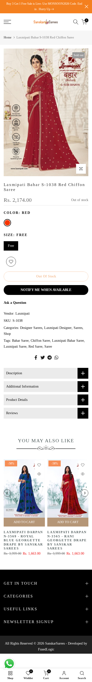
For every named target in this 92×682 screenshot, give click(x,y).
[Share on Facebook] (36, 357)
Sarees (78, 328)
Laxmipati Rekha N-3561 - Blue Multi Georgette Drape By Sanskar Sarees (68, 540)
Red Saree (35, 346)
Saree (48, 346)
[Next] (84, 493)
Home (8, 37)
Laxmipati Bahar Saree (68, 340)
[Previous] (7, 493)
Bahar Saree (20, 340)
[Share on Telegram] (49, 357)
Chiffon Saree (40, 340)
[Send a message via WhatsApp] (9, 663)
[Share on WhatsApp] (56, 357)
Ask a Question (15, 303)
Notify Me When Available (46, 290)
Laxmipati (22, 313)
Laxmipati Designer (58, 328)
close (86, 6)
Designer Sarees (31, 328)
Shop (7, 334)
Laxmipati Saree (15, 346)
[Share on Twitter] (42, 357)
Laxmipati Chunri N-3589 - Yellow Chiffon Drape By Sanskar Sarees (24, 538)
